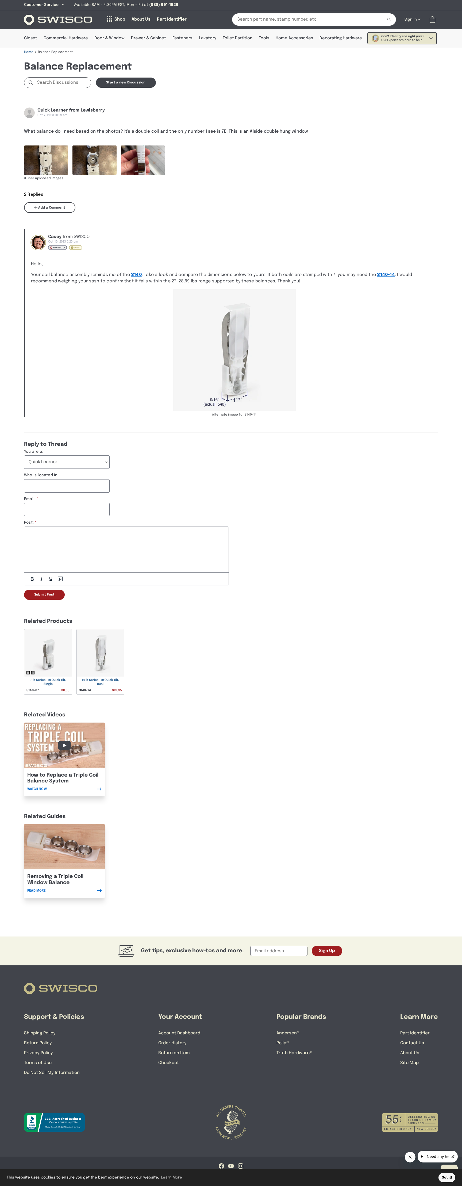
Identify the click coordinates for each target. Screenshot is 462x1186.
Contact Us (412, 1043)
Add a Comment (51, 207)
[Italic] (41, 579)
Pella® (282, 1043)
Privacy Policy (38, 1053)
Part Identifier (415, 1033)
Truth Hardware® (294, 1053)
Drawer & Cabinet (148, 38)
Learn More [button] (171, 1177)
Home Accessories (294, 38)
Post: (29, 522)
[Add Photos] (60, 579)
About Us (409, 1053)
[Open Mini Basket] (433, 19)
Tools (264, 38)
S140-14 (386, 274)
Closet (30, 38)
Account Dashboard (179, 1033)
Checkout (168, 1063)
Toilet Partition (237, 38)
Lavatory (207, 38)
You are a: (33, 452)
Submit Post (44, 594)
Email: (30, 499)
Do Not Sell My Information (52, 1072)
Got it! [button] (447, 1177)
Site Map (409, 1063)
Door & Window (109, 38)
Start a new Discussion (125, 82)
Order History (172, 1043)
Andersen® (287, 1033)
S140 (136, 274)
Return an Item (174, 1053)
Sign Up (327, 951)
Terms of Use (38, 1063)
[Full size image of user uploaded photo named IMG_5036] (143, 160)
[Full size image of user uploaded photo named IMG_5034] (46, 160)
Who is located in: (41, 475)
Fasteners (182, 38)
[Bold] (32, 579)
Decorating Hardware (340, 38)
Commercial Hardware (66, 38)
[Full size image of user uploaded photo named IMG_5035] (94, 160)
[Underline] (50, 579)
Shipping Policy (40, 1033)
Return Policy (38, 1043)
